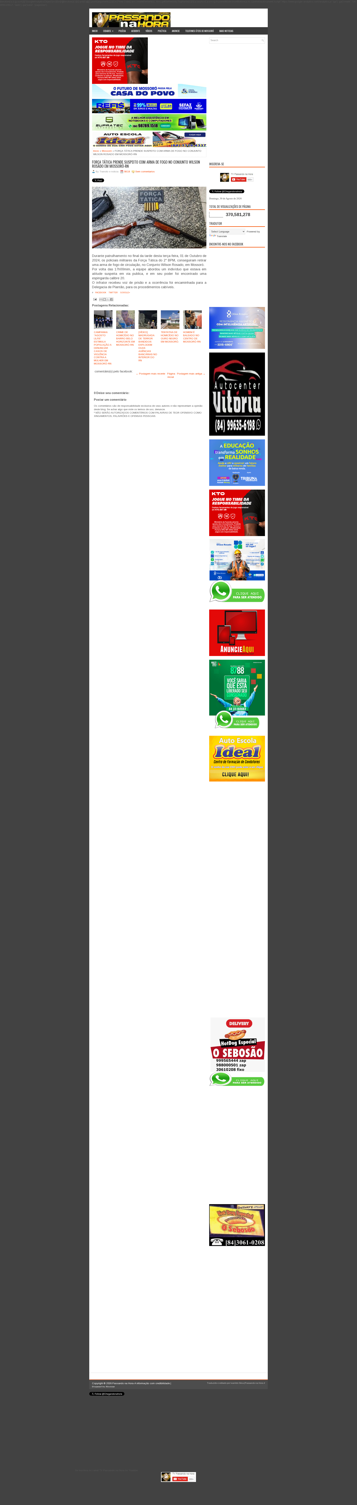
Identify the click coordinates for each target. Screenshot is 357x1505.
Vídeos (149, 31)
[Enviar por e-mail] (101, 299)
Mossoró (107, 150)
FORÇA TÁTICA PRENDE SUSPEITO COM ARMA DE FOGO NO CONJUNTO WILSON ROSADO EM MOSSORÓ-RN (146, 164)
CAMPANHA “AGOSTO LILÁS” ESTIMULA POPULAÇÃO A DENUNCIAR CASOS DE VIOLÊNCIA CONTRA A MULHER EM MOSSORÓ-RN (102, 348)
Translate (222, 236)
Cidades (108, 31)
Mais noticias (226, 31)
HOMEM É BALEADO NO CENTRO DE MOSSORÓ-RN (192, 337)
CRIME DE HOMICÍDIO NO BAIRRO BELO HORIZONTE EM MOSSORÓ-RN (125, 338)
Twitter (113, 292)
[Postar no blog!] (104, 299)
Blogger (110, 1386)
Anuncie (176, 31)
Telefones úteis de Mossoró (199, 31)
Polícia (122, 31)
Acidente (135, 31)
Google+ (125, 292)
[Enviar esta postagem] (94, 299)
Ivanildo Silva (237, 1383)
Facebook (100, 292)
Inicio (95, 31)
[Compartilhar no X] (108, 299)
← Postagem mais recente (150, 373)
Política (162, 31)
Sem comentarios (145, 171)
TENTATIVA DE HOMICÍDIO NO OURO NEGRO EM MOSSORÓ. (170, 337)
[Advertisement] (237, 102)
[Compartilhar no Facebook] (111, 299)
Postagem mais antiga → (191, 373)
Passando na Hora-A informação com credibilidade (141, 1383)
